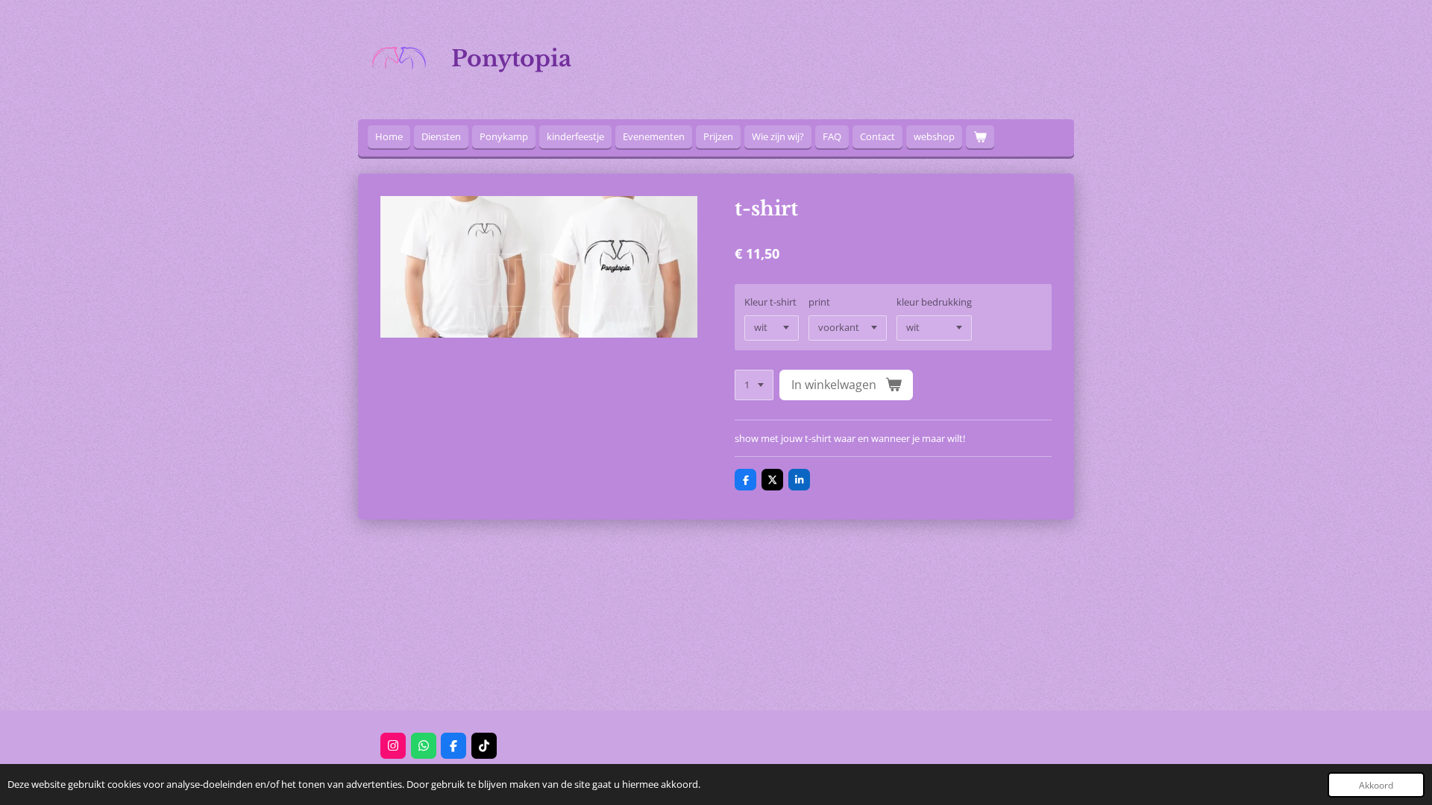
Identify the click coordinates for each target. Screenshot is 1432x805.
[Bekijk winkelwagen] (980, 136)
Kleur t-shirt (770, 302)
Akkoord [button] (1376, 785)
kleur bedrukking (934, 302)
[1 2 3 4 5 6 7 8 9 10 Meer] (754, 385)
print (819, 302)
